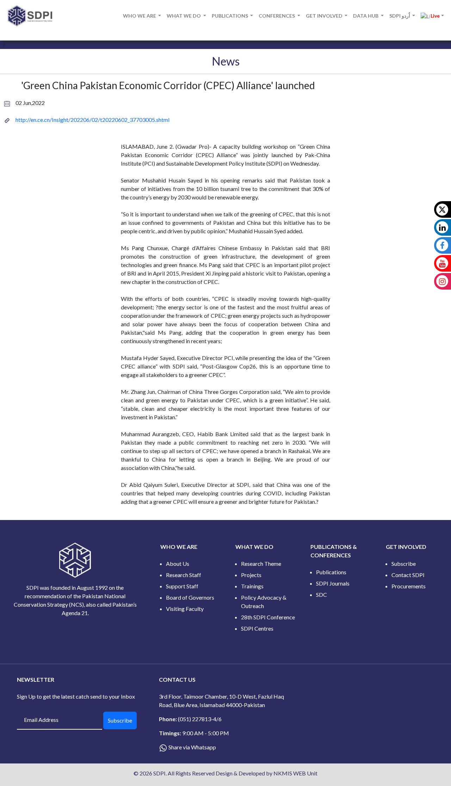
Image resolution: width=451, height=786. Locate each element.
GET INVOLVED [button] (325, 16)
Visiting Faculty (185, 608)
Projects (251, 574)
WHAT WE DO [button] (184, 16)
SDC (321, 594)
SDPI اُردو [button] (400, 16)
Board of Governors (190, 597)
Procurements (408, 586)
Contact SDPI (408, 574)
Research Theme (261, 563)
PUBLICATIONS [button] (230, 16)
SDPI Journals (333, 583)
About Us (177, 563)
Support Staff (182, 586)
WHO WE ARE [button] (140, 16)
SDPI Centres (257, 628)
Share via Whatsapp (192, 747)
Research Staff (183, 574)
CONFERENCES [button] (277, 16)
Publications (331, 572)
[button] (432, 16)
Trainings (252, 586)
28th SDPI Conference (268, 617)
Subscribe (403, 563)
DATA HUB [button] (366, 16)
